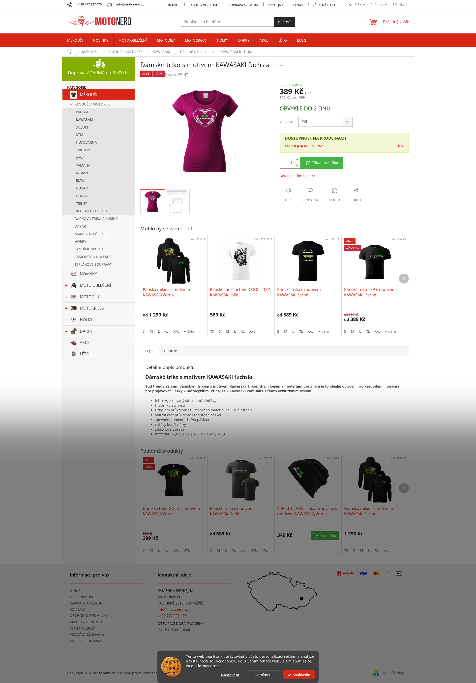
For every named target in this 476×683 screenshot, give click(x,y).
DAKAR (80, 226)
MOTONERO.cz (170, 596)
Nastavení (230, 674)
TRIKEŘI (82, 203)
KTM (79, 134)
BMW (80, 180)
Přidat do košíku (325, 162)
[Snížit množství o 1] (297, 165)
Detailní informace (295, 175)
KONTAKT (172, 5)
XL (166, 331)
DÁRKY (86, 331)
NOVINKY (88, 274)
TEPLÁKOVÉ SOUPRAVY (93, 264)
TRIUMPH (83, 150)
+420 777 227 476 (172, 615)
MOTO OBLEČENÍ (95, 285)
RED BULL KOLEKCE (92, 211)
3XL (187, 550)
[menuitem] (75, 40)
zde (215, 666)
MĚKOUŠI (88, 94)
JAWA (80, 157)
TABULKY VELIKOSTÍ (86, 622)
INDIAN (82, 172)
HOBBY (80, 241)
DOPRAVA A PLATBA (86, 603)
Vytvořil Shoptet (396, 672)
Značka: (176, 74)
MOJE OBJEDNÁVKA (85, 640)
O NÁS (298, 5)
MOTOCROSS (92, 308)
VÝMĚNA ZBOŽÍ (82, 628)
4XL (265, 550)
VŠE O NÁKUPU (324, 5)
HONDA (82, 195)
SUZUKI (82, 127)
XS (212, 331)
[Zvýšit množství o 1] (297, 160)
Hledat (284, 21)
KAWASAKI (84, 119)
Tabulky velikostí (203, 5)
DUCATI (82, 188)
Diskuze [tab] (170, 350)
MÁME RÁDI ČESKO (90, 234)
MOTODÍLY (90, 296)
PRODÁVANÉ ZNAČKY (87, 634)
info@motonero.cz (173, 609)
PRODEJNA (275, 5)
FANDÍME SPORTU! (90, 249)
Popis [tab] (149, 350)
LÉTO (84, 354)
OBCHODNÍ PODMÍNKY (89, 615)
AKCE (84, 342)
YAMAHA (83, 165)
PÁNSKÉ (82, 111)
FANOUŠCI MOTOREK (92, 104)
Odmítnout (264, 675)
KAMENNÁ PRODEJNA (175, 590)
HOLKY (86, 319)
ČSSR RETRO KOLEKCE (93, 256)
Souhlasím (301, 675)
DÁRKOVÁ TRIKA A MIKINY (96, 218)
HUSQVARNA (86, 142)
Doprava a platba (243, 5)
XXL (176, 331)
